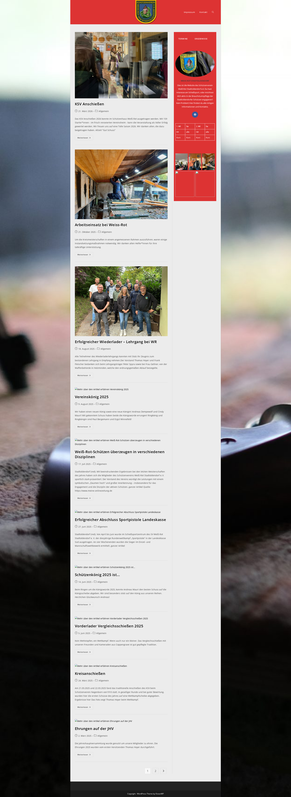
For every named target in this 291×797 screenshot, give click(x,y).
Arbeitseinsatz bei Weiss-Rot (101, 224)
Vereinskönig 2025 (92, 396)
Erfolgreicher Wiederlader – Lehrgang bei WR (116, 341)
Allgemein (104, 111)
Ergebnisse (201, 38)
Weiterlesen (85, 138)
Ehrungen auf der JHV (94, 728)
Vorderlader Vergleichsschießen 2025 (109, 625)
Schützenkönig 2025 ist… (97, 574)
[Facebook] (195, 115)
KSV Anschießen (89, 103)
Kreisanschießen (90, 673)
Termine (183, 38)
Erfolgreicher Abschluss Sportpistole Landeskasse (120, 519)
